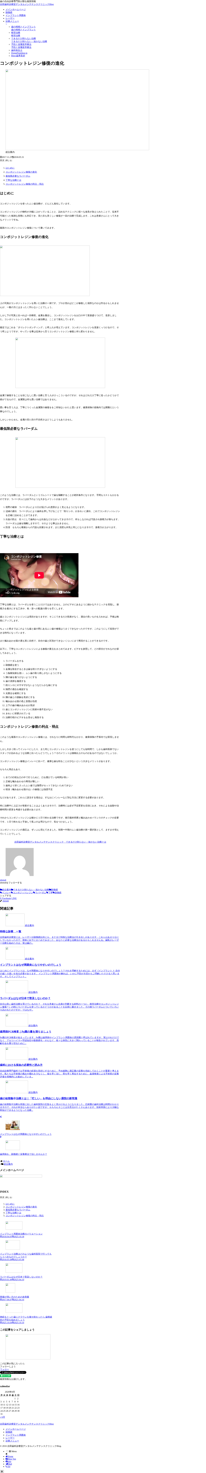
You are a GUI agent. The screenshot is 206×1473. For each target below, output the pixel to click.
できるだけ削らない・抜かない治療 (31, 889)
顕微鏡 (54, 889)
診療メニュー (12, 1441)
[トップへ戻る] (2, 1471)
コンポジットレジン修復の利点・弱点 (25, 184)
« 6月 (2, 1417)
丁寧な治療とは (13, 180)
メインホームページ (16, 1429)
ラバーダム (40, 892)
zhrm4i (3, 880)
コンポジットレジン (23, 892)
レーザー (10, 1438)
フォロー (4, 1369)
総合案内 (6, 889)
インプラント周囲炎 (16, 1435)
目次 (2, 160)
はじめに (10, 168)
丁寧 (50, 892)
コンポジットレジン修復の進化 (21, 172)
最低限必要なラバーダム (18, 176)
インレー (6, 892)
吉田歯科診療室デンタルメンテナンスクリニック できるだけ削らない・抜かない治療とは (60, 842)
